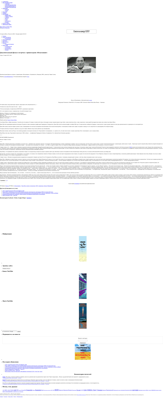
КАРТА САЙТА (6, 23)
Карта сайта (10, 396)
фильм (45, 185)
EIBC (6, 390)
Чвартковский (109, 390)
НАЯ (54, 390)
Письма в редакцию (9, 44)
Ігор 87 (4, 379)
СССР (82, 390)
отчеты (149, 390)
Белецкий (19, 390)
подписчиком (76, 183)
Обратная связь (20, 396)
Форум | (4, 26)
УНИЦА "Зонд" (92, 390)
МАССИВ (5, 11)
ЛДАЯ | (8, 26)
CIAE (6, 19)
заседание (135, 390)
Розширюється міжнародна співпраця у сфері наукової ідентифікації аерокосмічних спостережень (24, 194)
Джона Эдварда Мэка (12, 120)
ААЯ (15, 390)
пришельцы (41, 185)
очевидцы (153, 390)
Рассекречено (8, 38)
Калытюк (38, 390)
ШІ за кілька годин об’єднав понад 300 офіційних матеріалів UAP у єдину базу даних (23, 371)
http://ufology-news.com (81, 394)
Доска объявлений (7, 39)
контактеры (32, 185)
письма (157, 390)
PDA (11, 26)
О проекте (5, 396)
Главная (4, 36)
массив (144, 390)
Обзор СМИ (5, 45)
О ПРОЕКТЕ (5, 1)
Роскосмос (74, 390)
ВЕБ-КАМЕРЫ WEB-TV (10, 6)
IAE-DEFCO (8, 21)
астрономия (122, 390)
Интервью (5, 40)
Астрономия (8, 47)
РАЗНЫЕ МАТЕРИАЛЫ (10, 7)
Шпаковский (50, 185)
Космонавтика (8, 48)
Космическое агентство (47, 390)
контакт (28, 185)
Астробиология (8, 46)
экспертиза (21, 391)
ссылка (90, 100)
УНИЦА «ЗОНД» (9, 16)
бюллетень (127, 390)
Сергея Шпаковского (8, 76)
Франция (104, 390)
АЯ (17, 390)
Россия (78, 390)
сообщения (15, 391)
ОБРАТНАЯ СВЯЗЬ (7, 24)
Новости (4, 43)
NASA (12, 390)
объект (147, 390)
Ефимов (33, 390)
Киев (42, 390)
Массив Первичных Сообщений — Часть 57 (14, 369)
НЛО (131, 147)
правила (29, 198)
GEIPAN (7, 17)
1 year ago (19, 377)
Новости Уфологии (63, 390)
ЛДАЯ (6, 10)
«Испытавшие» (17, 185)
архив (119, 390)
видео (130, 390)
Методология (5, 41)
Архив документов (7, 37)
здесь (28, 76)
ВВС (25, 390)
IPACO (6, 18)
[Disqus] (81, 216)
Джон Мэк (23, 185)
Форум (15, 396)
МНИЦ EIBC (8, 15)
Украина (99, 390)
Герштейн (29, 390)
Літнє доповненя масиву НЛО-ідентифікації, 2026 (13, 190)
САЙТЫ (4, 13)
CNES (4, 390)
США (85, 390)
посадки (160, 390)
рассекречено (9, 391)
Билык (23, 390)
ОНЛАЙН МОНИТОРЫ (10, 5)
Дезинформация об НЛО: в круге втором (10, 377)
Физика (6, 49)
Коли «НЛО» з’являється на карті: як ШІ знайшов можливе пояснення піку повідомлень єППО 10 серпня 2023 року (28, 191)
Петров (70, 390)
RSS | (1, 26)
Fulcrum (6, 22)
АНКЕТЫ (7, 3)
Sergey (4, 376)
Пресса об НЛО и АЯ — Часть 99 (10, 195)
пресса (4, 391)
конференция (141, 390)
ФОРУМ (7, 9)
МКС (52, 390)
